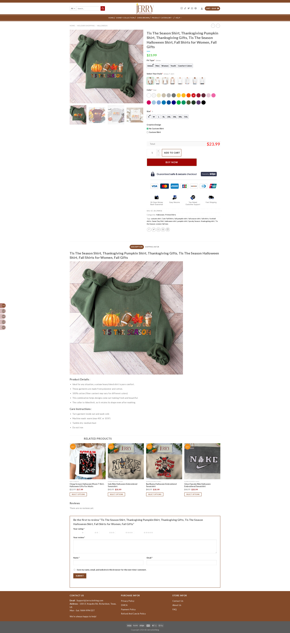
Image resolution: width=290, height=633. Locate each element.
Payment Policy (128, 609)
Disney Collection (125, 18)
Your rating (79, 529)
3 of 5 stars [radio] (104, 532)
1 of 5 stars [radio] (77, 532)
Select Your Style (155, 74)
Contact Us (177, 601)
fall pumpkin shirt (181, 219)
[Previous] (74, 66)
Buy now (172, 162)
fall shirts (205, 219)
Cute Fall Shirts (168, 219)
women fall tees (162, 224)
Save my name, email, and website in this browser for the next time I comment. (111, 570)
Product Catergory (162, 18)
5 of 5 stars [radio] (139, 532)
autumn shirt (156, 219)
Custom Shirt (155, 132)
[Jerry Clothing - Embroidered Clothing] (145, 8)
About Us (176, 605)
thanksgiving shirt (208, 221)
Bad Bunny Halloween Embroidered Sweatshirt (161, 485)
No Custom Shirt (156, 128)
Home (111, 18)
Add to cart (172, 152)
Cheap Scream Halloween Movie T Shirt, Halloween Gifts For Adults (87, 485)
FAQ (174, 609)
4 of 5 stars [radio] (120, 532)
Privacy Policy (127, 601)
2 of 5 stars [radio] (89, 532)
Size (149, 111)
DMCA (124, 605)
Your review (79, 537)
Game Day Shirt (158, 221)
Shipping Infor (152, 247)
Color (149, 90)
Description (137, 247)
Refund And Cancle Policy (133, 613)
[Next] (139, 66)
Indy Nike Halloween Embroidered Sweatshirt (122, 485)
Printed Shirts (170, 215)
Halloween (102, 26)
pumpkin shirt (182, 221)
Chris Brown (143, 18)
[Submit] (103, 8)
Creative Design (154, 125)
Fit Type (151, 60)
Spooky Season (194, 221)
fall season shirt (194, 219)
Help (178, 18)
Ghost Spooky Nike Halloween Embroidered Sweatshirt (197, 485)
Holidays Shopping (86, 26)
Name (76, 558)
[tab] (137, 247)
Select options (78, 494)
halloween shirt (171, 221)
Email (150, 558)
